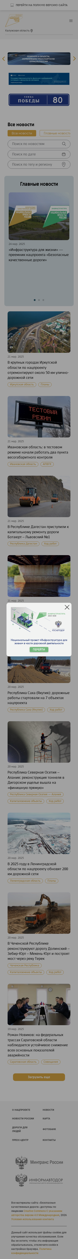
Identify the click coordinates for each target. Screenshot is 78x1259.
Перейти (39, 649)
